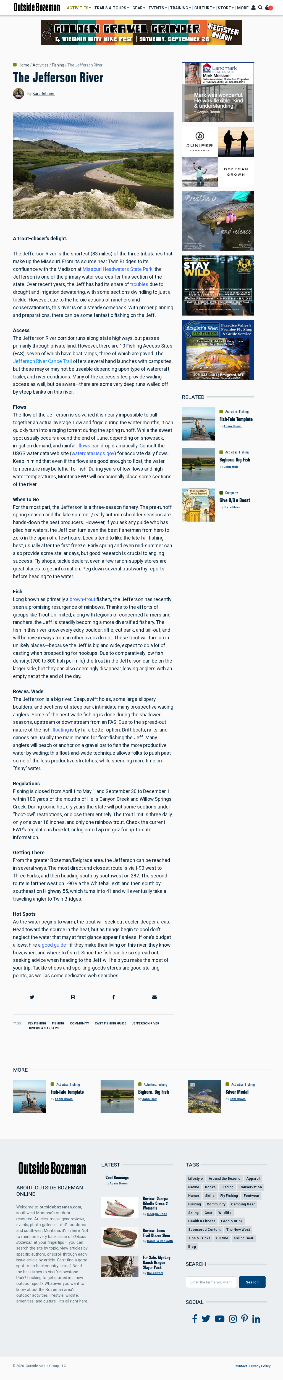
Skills (209, 1196)
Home (24, 65)
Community (79, 1023)
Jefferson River (145, 1023)
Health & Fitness (201, 1221)
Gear (209, 1213)
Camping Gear (243, 1204)
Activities (41, 65)
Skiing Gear (243, 1238)
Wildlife (225, 1213)
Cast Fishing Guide (110, 1023)
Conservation (250, 1187)
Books (210, 1187)
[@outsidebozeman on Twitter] (205, 1319)
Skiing (193, 1213)
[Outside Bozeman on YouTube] (220, 1319)
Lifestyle (195, 1178)
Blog (192, 1247)
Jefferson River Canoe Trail (42, 361)
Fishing (58, 65)
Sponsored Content (204, 1229)
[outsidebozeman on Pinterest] (244, 1319)
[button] (32, 997)
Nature (193, 1187)
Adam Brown (233, 426)
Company (231, 493)
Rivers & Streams (44, 1028)
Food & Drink (231, 1221)
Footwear (251, 1196)
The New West (238, 1229)
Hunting (194, 1204)
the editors (232, 507)
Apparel (253, 1178)
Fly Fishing (37, 1023)
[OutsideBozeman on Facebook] (194, 1319)
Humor (193, 1196)
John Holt (231, 467)
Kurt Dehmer (44, 93)
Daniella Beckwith (160, 1241)
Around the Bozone (224, 1178)
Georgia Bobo (157, 1214)
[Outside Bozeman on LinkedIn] (256, 1319)
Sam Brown (238, 1099)
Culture (222, 1238)
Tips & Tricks (199, 1238)
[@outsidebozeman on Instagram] (233, 1319)
